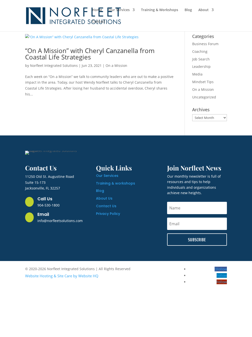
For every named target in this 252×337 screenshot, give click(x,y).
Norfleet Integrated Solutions (54, 65)
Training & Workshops (159, 10)
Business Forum (205, 43)
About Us (104, 198)
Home (97, 10)
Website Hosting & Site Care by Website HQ (61, 275)
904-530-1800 (48, 205)
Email (43, 214)
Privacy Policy (108, 213)
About (203, 10)
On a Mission (116, 65)
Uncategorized (204, 97)
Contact (98, 22)
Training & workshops (115, 183)
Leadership (201, 66)
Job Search (201, 59)
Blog (188, 10)
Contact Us (106, 206)
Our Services (119, 10)
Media (197, 74)
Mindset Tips (203, 81)
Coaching (199, 51)
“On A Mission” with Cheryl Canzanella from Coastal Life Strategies (90, 53)
